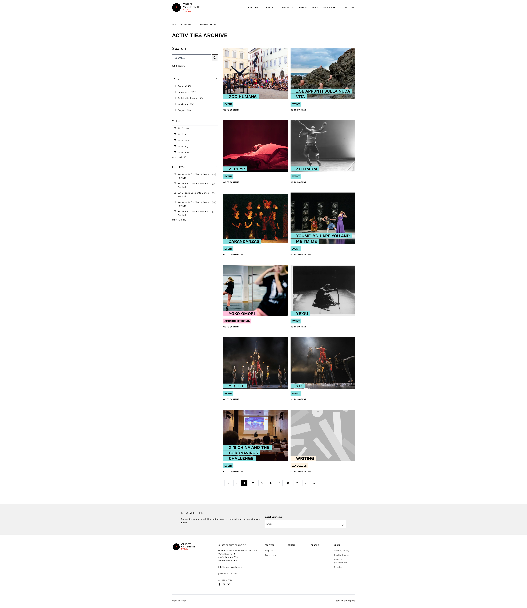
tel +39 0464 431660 (228, 560)
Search (179, 48)
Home (174, 25)
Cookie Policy (341, 555)
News (315, 7)
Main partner (179, 600)
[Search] (215, 57)
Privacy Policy (342, 550)
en (352, 8)
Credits (338, 567)
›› (314, 483)
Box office (270, 555)
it (346, 8)
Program (269, 550)
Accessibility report (344, 600)
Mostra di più (179, 157)
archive (187, 25)
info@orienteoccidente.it (230, 567)
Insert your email (274, 517)
